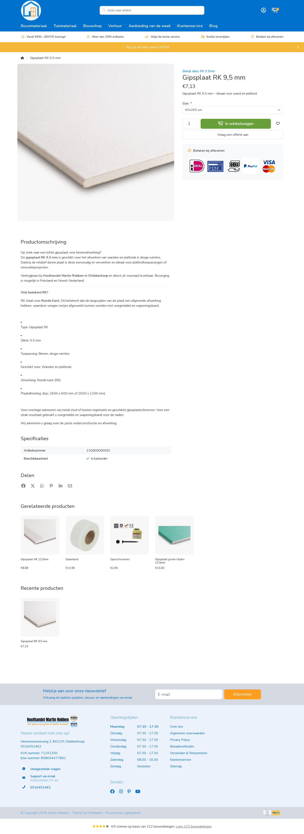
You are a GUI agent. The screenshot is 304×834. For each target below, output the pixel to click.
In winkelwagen (239, 123)
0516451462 (31, 746)
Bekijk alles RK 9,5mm (198, 71)
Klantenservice (190, 25)
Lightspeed (132, 813)
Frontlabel (94, 813)
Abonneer (242, 694)
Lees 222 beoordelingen (194, 826)
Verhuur (115, 25)
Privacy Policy (180, 740)
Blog (213, 25)
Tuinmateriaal (65, 25)
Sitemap (176, 766)
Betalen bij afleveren (269, 37)
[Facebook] (114, 791)
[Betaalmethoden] (267, 812)
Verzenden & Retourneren (188, 753)
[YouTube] (139, 791)
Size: (186, 103)
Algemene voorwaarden (187, 733)
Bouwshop (92, 25)
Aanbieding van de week (150, 25)
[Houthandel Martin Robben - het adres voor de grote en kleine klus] (60, 10)
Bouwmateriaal (34, 25)
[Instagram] (122, 791)
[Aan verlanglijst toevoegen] (278, 124)
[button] (263, 10)
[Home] (22, 58)
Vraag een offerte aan (232, 134)
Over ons (176, 726)
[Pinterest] (130, 791)
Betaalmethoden (182, 746)
